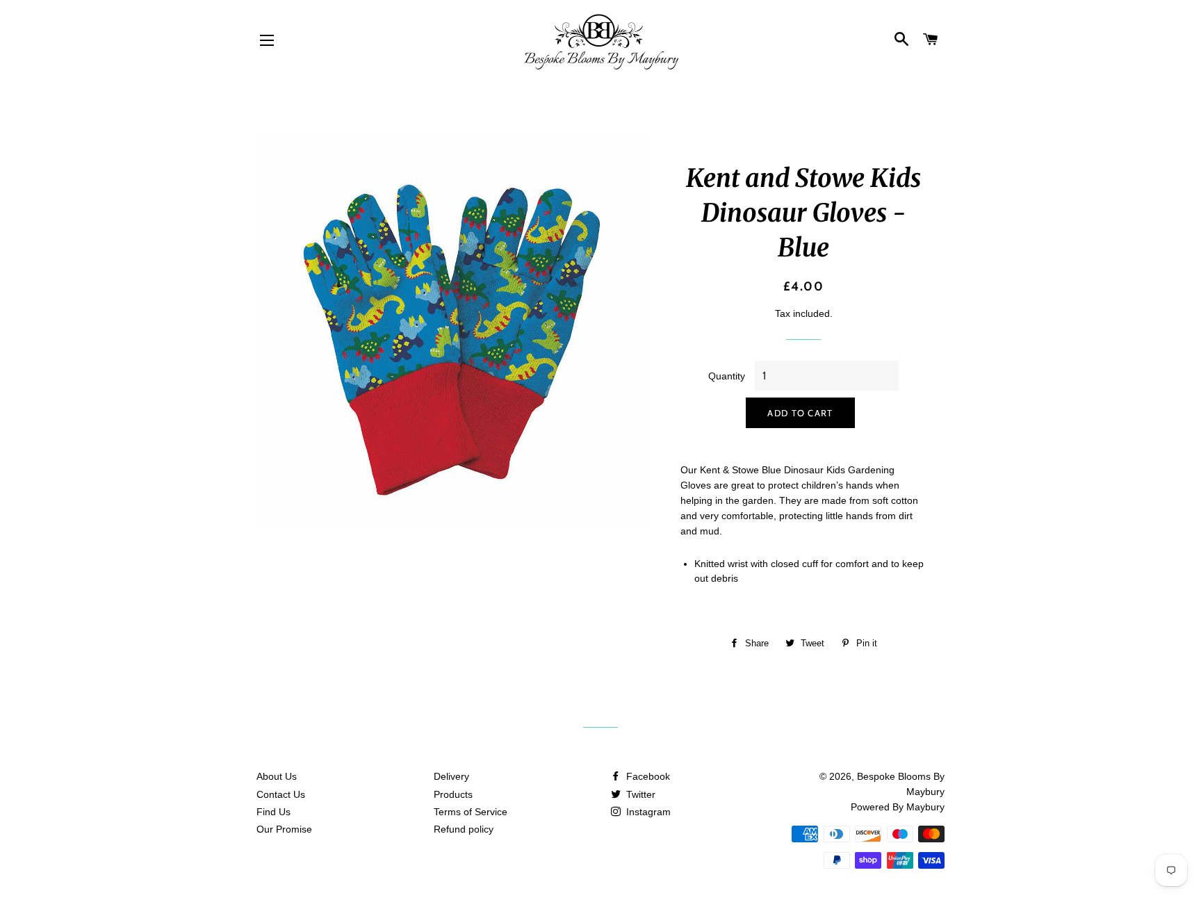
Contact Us (280, 794)
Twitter (639, 794)
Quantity (726, 376)
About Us (276, 776)
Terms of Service (470, 811)
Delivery (451, 776)
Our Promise (284, 829)
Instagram (647, 811)
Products (453, 794)
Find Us (273, 811)
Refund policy (463, 829)
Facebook (646, 776)
